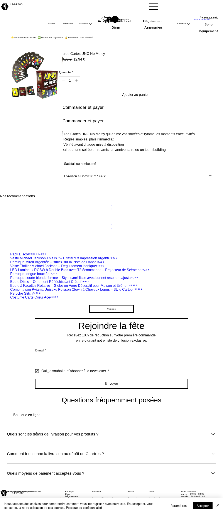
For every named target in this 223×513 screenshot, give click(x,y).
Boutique (69, 491)
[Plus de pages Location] (188, 24)
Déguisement (71, 496)
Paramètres (179, 505)
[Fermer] (217, 506)
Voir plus (111, 309)
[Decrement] (63, 80)
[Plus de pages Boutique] (90, 24)
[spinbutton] (70, 80)
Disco (68, 494)
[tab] (27, 415)
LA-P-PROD (17, 493)
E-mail (40, 350)
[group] (111, 225)
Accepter (203, 505)
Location (96, 491)
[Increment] (77, 80)
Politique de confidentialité (84, 507)
